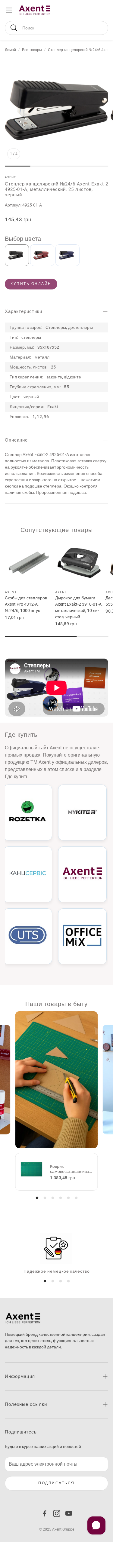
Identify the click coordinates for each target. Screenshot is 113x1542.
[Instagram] (56, 1513)
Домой (10, 50)
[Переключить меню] (9, 10)
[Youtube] (68, 1513)
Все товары (32, 50)
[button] (56, 28)
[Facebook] (44, 1513)
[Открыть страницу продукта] (29, 563)
